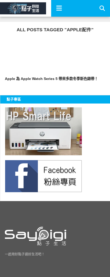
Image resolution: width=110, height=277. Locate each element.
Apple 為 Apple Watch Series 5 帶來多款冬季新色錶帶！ (51, 79)
